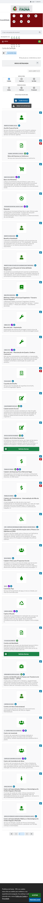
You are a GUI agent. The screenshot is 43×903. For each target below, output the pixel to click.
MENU (6, 41)
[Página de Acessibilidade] (28, 21)
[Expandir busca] (37, 63)
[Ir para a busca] (13, 26)
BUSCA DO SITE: (7, 29)
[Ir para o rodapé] (17, 26)
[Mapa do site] (21, 21)
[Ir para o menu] (39, 21)
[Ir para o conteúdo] (34, 21)
